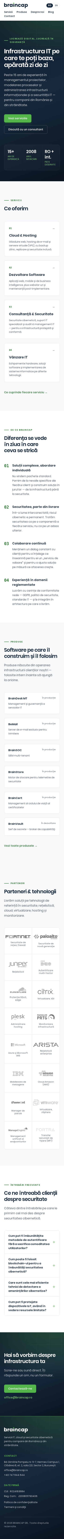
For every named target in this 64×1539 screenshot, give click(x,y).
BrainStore (16, 772)
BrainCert (15, 798)
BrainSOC (15, 750)
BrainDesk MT (17, 698)
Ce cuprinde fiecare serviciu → (25, 392)
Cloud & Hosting (23, 235)
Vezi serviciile (17, 118)
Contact (9, 16)
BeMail (13, 724)
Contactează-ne (20, 1389)
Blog (51, 12)
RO (49, 5)
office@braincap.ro (18, 1397)
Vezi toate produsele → (20, 846)
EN (56, 5)
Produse (22, 12)
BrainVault (15, 824)
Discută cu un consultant (25, 129)
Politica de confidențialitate (21, 1502)
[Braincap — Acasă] (16, 5)
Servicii (8, 12)
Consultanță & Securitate (31, 314)
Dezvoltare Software (27, 274)
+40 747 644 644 (14, 1475)
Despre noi (37, 12)
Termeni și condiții (15, 1507)
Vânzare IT (18, 357)
